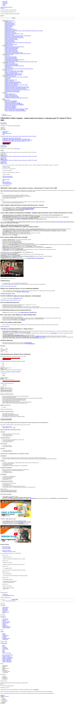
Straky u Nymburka (6, 655)
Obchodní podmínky (6, 638)
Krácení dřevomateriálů (7, 626)
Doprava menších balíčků (7, 133)
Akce (4, 98)
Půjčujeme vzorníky (6, 166)
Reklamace (4, 636)
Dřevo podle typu (5, 20)
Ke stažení (4, 637)
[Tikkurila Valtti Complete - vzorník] (7, 293)
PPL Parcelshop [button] (3, 474)
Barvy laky (4, 114)
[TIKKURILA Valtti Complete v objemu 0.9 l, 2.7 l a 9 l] (10, 300)
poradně (15, 234)
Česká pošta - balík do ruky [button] (5, 437)
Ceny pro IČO (5, 1)
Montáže (4, 623)
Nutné (3, 697)
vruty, (11, 427)
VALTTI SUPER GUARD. (61, 221)
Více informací (36, 689)
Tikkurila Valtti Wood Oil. (30, 208)
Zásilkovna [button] (2, 460)
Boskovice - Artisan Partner (7, 656)
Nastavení (2, 696)
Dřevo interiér (5, 45)
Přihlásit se (2, 15)
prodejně (12, 457)
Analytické (3, 698)
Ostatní (2, 631)
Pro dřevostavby (5, 62)
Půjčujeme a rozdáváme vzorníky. (23, 291)
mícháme (6, 579)
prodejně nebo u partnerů (40, 336)
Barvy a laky (5, 69)
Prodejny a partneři (4, 643)
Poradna (4, 620)
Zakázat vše (2, 695)
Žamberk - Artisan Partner (7, 661)
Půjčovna (4, 624)
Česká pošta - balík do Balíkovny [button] (6, 467)
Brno (3, 646)
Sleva (4, 134)
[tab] (37, 432)
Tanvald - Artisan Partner (7, 660)
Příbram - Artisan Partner (7, 659)
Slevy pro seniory (6, 622)
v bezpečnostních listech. (30, 343)
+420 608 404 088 (6, 7)
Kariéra (4, 4)
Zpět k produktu (3, 129)
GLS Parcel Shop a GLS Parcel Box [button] (6, 481)
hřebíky (14, 427)
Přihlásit (15, 599)
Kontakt (4, 5)
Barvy (4, 426)
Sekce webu (3, 605)
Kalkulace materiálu (6, 627)
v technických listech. (28, 342)
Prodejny (4, 99)
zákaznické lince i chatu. (18, 335)
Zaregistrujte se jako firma (8, 497)
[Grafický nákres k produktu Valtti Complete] (8, 286)
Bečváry (4, 645)
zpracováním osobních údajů (11, 600)
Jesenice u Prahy (5, 649)
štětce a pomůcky (9, 426)
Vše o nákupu (5, 3)
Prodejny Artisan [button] (3, 455)
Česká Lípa (5, 647)
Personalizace (4, 701)
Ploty (4, 92)
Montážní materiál (6, 75)
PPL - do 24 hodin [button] (4, 443)
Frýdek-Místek (5, 648)
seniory (28, 337)
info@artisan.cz (17, 125)
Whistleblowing (5, 639)
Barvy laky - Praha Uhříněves (8, 654)
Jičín (3, 650)
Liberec (4, 651)
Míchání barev (5, 625)
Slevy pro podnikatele (6, 621)
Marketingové (4, 699)
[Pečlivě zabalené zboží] (4, 326)
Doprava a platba (6, 619)
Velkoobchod (5, 2)
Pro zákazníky (3, 616)
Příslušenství (5, 132)
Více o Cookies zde (48, 691)
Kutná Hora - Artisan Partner (8, 657)
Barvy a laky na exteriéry (7, 115)
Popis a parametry (6, 131)
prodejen (6, 568)
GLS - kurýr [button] (3, 448)
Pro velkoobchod (6, 635)
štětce (9, 254)
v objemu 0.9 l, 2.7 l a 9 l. (18, 298)
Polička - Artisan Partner (7, 658)
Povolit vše (7, 696)
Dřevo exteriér (5, 54)
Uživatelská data (4, 700)
